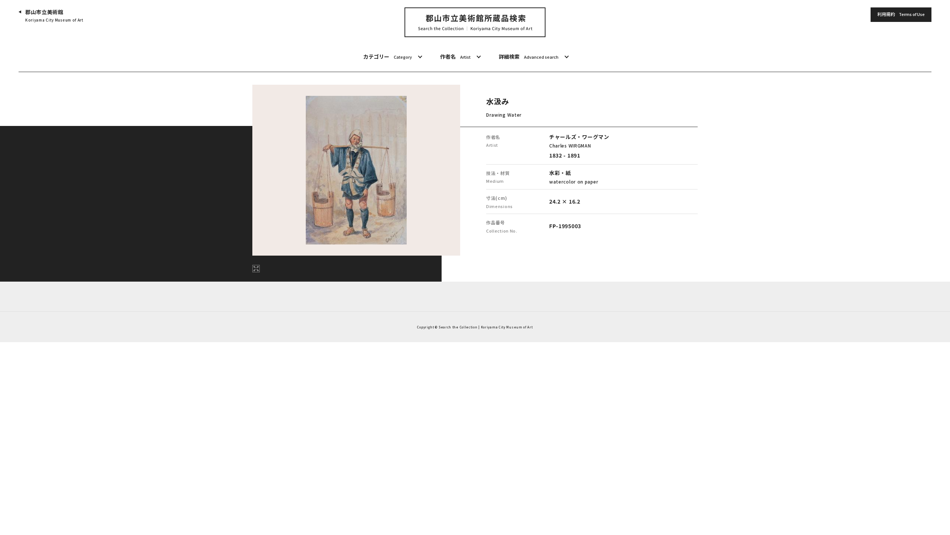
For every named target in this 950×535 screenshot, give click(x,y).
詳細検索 (528, 56)
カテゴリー (387, 56)
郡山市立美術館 (54, 15)
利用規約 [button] (901, 14)
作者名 (455, 56)
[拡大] (256, 268)
